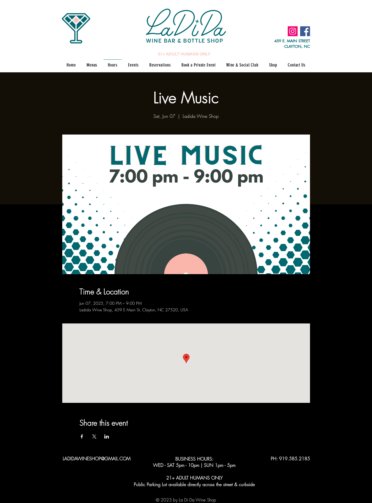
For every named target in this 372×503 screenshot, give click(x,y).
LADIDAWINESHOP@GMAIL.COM (97, 458)
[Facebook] (305, 31)
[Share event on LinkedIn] (106, 436)
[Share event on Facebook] (81, 436)
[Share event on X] (94, 436)
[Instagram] (293, 31)
